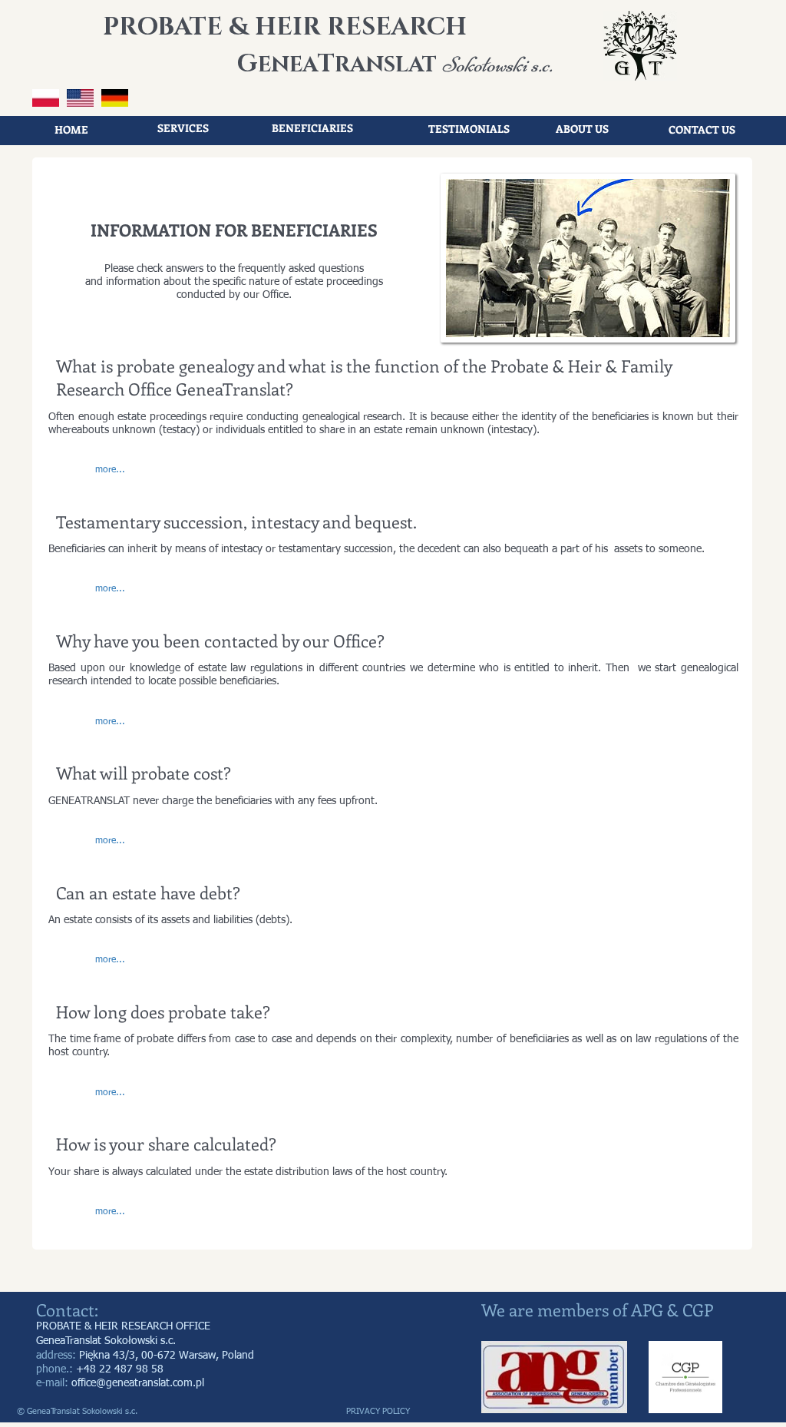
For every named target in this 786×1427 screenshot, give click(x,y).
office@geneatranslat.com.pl (137, 1383)
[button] (109, 470)
